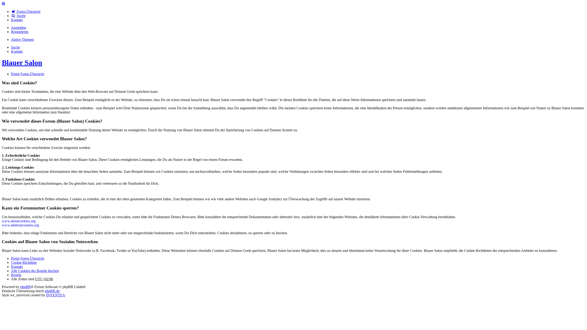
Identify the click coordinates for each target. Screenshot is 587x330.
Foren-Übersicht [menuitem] (28, 12)
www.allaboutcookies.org (20, 225)
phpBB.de (52, 291)
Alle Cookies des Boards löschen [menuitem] (35, 271)
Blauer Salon (22, 62)
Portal (15, 74)
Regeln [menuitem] (16, 275)
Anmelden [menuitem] (18, 28)
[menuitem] (17, 20)
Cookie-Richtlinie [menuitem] (24, 262)
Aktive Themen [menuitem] (22, 39)
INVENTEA (55, 295)
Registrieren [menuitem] (19, 32)
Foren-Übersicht (32, 258)
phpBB (25, 287)
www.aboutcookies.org (19, 221)
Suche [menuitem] (21, 16)
